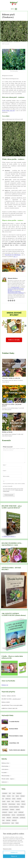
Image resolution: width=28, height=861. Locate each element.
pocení (15, 812)
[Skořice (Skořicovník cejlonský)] (5, 750)
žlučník (17, 823)
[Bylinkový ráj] (14, 4)
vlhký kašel (9, 817)
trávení (3, 817)
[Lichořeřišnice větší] (5, 743)
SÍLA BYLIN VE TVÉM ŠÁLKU (13, 254)
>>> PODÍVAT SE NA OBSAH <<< (9, 536)
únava (13, 823)
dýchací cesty (8, 798)
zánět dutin (8, 820)
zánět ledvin (14, 820)
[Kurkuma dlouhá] (5, 728)
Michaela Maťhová (8, 42)
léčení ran (23, 804)
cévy (13, 796)
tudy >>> (15, 256)
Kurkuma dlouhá (13, 728)
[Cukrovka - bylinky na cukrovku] (14, 368)
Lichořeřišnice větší (14, 743)
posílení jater (21, 812)
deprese (17, 796)
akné (10, 793)
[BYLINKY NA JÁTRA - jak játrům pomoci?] (14, 394)
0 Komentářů (6, 43)
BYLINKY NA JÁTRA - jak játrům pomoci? (11, 405)
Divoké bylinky (5, 766)
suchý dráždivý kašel (20, 814)
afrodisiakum (4, 793)
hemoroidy (19, 798)
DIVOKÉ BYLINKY (15, 287)
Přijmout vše (14, 856)
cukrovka (8, 796)
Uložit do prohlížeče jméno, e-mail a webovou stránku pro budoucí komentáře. (14, 485)
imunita (8, 801)
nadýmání (17, 809)
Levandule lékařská (14, 721)
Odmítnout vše (14, 852)
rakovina (13, 814)
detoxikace (22, 796)
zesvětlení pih (22, 817)
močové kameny (5, 809)
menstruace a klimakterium (14, 806)
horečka (3, 801)
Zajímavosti (4, 782)
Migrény (22, 806)
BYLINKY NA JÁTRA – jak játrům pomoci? (11, 699)
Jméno (4, 465)
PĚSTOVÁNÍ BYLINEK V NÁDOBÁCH (16, 292)
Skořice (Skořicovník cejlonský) (17, 750)
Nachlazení (12, 809)
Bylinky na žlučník (7, 432)
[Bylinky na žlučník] (14, 422)
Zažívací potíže (15, 817)
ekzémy (13, 798)
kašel (13, 801)
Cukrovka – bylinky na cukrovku (9, 695)
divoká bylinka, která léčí (8, 110)
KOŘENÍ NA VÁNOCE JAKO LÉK (9, 708)
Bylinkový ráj (5, 685)
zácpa (3, 820)
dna (3, 798)
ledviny (18, 804)
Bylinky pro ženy (5, 763)
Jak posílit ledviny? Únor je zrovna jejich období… (12, 705)
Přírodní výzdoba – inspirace (8, 778)
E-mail (4, 470)
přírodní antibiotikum (6, 814)
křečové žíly (4, 804)
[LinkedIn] (12, 300)
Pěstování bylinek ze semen (16, 735)
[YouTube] (14, 300)
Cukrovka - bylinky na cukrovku (11, 378)
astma (14, 793)
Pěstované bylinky (5, 775)
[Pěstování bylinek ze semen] (5, 735)
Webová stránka (6, 476)
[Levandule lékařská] (5, 721)
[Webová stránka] (8, 300)
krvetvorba (17, 801)
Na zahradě (4, 772)
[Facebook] (10, 300)
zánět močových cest (6, 823)
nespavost (10, 812)
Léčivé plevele (5, 769)
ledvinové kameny (12, 804)
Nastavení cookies (7, 848)
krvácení (22, 801)
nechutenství (4, 812)
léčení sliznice (4, 806)
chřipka (3, 796)
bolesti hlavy (19, 793)
